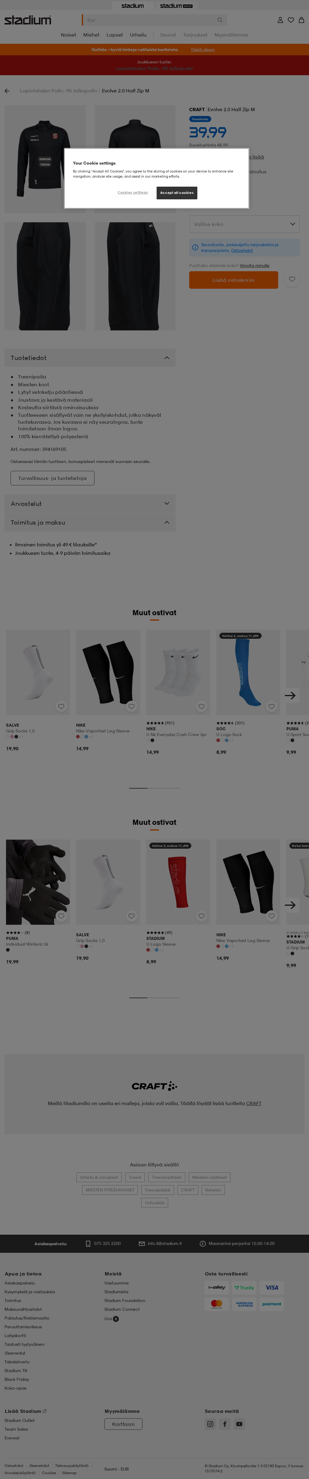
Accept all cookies (177, 193)
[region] (156, 178)
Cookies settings (133, 192)
